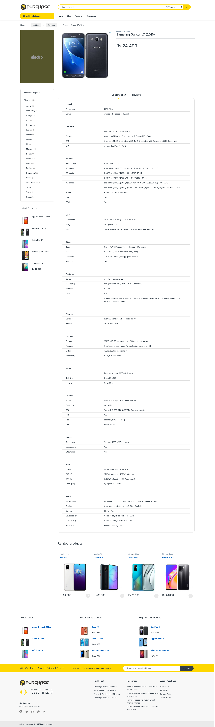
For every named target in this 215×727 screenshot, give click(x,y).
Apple (30, 106)
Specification (119, 95)
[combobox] (111, 7)
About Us (164, 690)
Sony (29, 178)
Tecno (30, 187)
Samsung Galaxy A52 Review (105, 698)
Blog (69, 16)
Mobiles (36, 25)
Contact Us (91, 16)
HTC (29, 120)
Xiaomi (30, 197)
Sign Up (186, 668)
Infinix (130, 554)
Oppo (171, 554)
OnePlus (30, 158)
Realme (30, 168)
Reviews (78, 16)
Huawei (30, 125)
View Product (87, 596)
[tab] (119, 96)
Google (30, 115)
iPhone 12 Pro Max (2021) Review (107, 694)
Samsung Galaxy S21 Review (105, 687)
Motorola (31, 149)
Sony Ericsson (33, 182)
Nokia (30, 154)
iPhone (30, 135)
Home (60, 16)
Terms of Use (165, 698)
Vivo (67, 554)
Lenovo (30, 139)
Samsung (51, 25)
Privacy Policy (166, 694)
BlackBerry (31, 111)
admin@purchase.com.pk (29, 706)
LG (28, 144)
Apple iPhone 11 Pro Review (105, 690)
